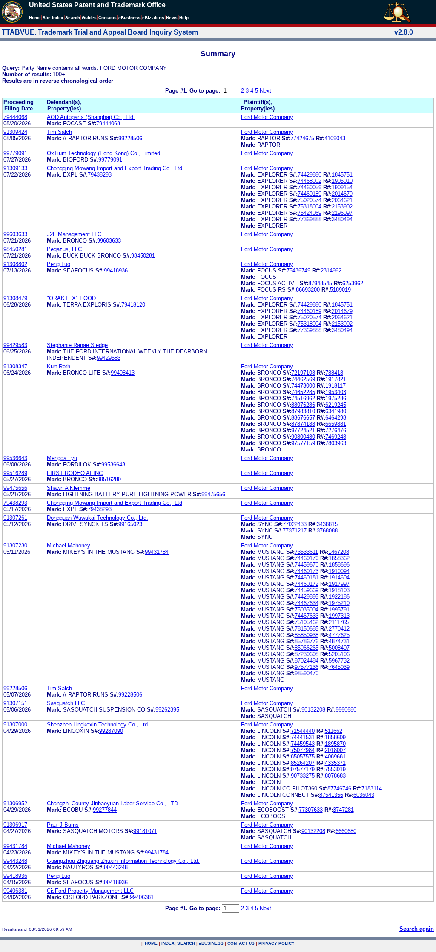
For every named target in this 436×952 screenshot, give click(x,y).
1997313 (339, 616)
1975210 (339, 603)
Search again (416, 929)
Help (184, 17)
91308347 (15, 366)
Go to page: (205, 90)
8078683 (335, 776)
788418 (334, 373)
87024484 (306, 660)
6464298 (335, 417)
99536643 (15, 458)
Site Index (53, 17)
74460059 (309, 187)
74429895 (306, 596)
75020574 (309, 200)
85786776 (306, 641)
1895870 (335, 744)
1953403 (335, 392)
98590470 (306, 673)
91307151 (15, 703)
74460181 (306, 577)
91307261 (15, 518)
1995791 (339, 609)
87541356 (331, 795)
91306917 (15, 825)
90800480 (303, 437)
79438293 (100, 174)
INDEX (168, 943)
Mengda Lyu (62, 458)
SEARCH (186, 943)
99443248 (15, 861)
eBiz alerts (153, 17)
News (172, 17)
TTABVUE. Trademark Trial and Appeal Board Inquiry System (100, 32)
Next (265, 90)
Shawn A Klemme (68, 488)
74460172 (306, 584)
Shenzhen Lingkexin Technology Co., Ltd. (98, 724)
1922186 (339, 596)
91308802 (15, 264)
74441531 (303, 737)
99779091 (15, 153)
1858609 (335, 737)
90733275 (303, 776)
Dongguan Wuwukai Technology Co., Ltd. (97, 518)
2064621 (342, 200)
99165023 (130, 524)
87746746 (339, 788)
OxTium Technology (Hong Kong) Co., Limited (103, 153)
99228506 (130, 138)
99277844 (105, 810)
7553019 (335, 769)
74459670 (306, 564)
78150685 (306, 628)
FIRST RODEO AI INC (75, 473)
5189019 (340, 289)
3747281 (343, 810)
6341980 (335, 411)
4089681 (335, 756)
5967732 (339, 660)
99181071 (145, 831)
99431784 (157, 552)
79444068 (15, 117)
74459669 (306, 590)
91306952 (15, 803)
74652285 (303, 392)
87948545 (320, 283)
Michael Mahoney (68, 545)
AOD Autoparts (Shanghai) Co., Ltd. (91, 117)
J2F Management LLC (74, 234)
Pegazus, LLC (64, 249)
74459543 (303, 744)
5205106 (339, 654)
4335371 (335, 763)
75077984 (303, 750)
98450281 (15, 249)
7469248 (335, 437)
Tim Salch (59, 132)
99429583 (15, 345)
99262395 (167, 709)
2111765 (339, 622)
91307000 (15, 724)
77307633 (311, 810)
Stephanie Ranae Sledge (77, 345)
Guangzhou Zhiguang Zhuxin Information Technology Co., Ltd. (123, 861)
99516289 (15, 473)
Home (35, 17)
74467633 (306, 616)
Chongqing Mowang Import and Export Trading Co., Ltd (114, 168)
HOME (151, 943)
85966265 (306, 648)
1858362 (339, 558)
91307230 (15, 545)
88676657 (303, 417)
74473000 (303, 385)
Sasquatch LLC (66, 703)
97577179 (303, 769)
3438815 (327, 524)
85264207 (303, 763)
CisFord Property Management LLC (90, 891)
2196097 (342, 213)
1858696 (339, 564)
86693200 (308, 289)
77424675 (302, 138)
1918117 (335, 385)
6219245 (335, 405)
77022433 (295, 524)
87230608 (306, 654)
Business (129, 17)
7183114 (371, 788)
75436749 (298, 270)
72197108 (303, 373)
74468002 (309, 181)
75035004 (306, 609)
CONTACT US (241, 943)
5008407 (339, 648)
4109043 (334, 138)
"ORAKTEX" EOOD (71, 298)
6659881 (335, 424)
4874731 (339, 641)
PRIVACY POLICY (276, 943)
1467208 (338, 552)
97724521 (303, 430)
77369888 (309, 219)
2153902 (342, 206)
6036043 (363, 795)
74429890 (309, 174)
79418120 (133, 304)
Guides (89, 17)
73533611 (306, 552)
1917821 (335, 379)
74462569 (303, 379)
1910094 (339, 571)
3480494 (342, 219)
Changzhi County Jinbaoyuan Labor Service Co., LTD (112, 803)
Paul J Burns (63, 825)
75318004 (309, 206)
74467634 (306, 603)
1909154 (342, 187)
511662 (333, 731)
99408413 (123, 373)
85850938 (306, 635)
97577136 (306, 667)
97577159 (303, 443)
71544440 (303, 731)
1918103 (339, 590)
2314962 (331, 270)
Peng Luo (58, 264)
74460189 (309, 194)
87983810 (303, 411)
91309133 (15, 168)
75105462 (306, 622)
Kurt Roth (58, 366)
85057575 (303, 756)
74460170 (306, 558)
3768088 (327, 530)
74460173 (306, 571)
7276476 (335, 430)
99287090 (111, 731)
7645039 (339, 667)
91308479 (15, 298)
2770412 (339, 628)
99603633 (15, 234)
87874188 (303, 424)
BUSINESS (211, 943)
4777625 (339, 635)
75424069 (309, 213)
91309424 (15, 132)
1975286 (335, 398)
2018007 (335, 750)
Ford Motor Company (267, 117)
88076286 (303, 405)
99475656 (15, 488)
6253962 (352, 283)
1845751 (342, 174)
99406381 (15, 891)
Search (72, 17)
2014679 (342, 194)
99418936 (116, 270)
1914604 (339, 577)
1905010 (342, 181)
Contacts (107, 17)
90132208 (313, 709)
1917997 (339, 584)
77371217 (295, 530)
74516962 (303, 398)
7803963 (335, 443)
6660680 (346, 709)
